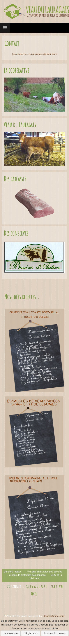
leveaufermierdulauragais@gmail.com (35, 53)
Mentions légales (12, 571)
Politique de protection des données (27, 575)
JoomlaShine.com (54, 615)
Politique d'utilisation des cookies (44, 571)
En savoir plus (10, 633)
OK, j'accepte (31, 633)
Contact (16, 586)
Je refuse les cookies (54, 633)
